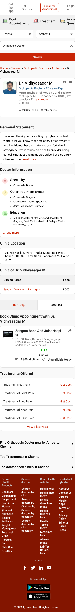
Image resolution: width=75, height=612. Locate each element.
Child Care (8, 547)
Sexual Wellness (7, 519)
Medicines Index (46, 533)
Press (62, 529)
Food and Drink (7, 534)
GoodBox (7, 551)
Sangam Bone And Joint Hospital (22, 289)
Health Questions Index (46, 503)
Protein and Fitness (8, 505)
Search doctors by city (27, 492)
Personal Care (7, 541)
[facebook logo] (24, 569)
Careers (63, 496)
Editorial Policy (63, 524)
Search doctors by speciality (27, 513)
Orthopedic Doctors (36, 68)
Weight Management (9, 527)
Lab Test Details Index (45, 550)
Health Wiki (47, 488)
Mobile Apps (63, 502)
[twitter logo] (32, 569)
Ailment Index (44, 541)
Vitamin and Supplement (9, 497)
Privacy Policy (63, 517)
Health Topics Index (44, 525)
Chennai (15, 68)
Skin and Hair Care (7, 512)
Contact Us (65, 492)
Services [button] (56, 304)
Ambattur (58, 68)
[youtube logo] (49, 569)
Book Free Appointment (49, 7)
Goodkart (7, 491)
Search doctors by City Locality (28, 503)
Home (4, 68)
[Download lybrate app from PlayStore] (38, 590)
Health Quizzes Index (45, 514)
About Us (64, 488)
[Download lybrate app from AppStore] (38, 599)
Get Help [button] (19, 305)
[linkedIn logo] (41, 569)
